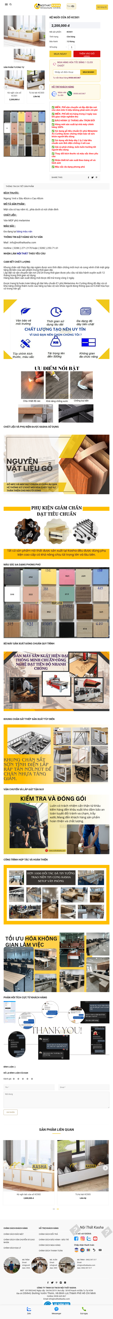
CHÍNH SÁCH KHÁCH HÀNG (16, 1228)
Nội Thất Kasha (92, 1227)
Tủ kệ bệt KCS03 (34, 93)
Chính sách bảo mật (14, 1234)
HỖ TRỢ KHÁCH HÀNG (49, 1228)
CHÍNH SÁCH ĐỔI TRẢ (48, 1234)
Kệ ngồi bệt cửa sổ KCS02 (29, 1194)
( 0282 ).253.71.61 (48, 248)
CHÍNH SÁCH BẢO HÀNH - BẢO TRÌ (54, 1240)
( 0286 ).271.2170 (22, 248)
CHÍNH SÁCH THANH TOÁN (51, 1251)
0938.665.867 (74, 78)
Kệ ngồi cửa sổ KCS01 (13, 94)
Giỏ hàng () (102, 7)
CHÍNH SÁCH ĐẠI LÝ (12, 1248)
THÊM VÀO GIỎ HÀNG (87, 54)
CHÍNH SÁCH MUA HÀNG (49, 1245)
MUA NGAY (60, 54)
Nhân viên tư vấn (62, 93)
